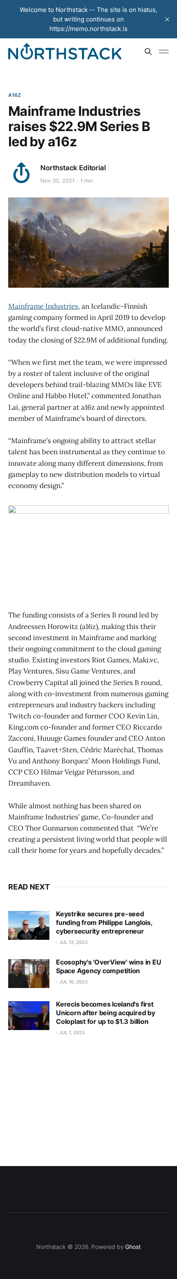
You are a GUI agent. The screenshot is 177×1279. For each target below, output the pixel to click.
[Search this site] (148, 51)
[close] (167, 19)
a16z (14, 95)
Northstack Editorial (73, 168)
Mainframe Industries (43, 306)
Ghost (133, 1246)
